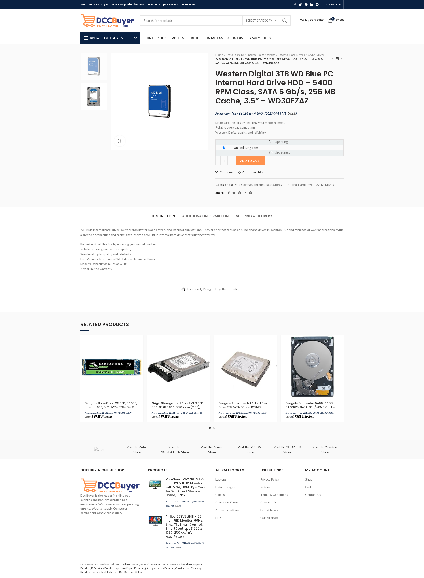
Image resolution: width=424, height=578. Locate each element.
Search (284, 20)
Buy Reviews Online (131, 571)
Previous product (332, 59)
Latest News (269, 510)
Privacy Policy (269, 479)
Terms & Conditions (274, 494)
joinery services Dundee (159, 568)
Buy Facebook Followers (104, 571)
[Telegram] (317, 4)
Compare (226, 172)
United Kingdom (246, 147)
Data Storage (235, 55)
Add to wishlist (253, 172)
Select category (259, 20)
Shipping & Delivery (254, 216)
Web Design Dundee (127, 564)
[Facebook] (295, 4)
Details (292, 113)
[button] (139, 343)
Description (163, 216)
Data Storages (225, 487)
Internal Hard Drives (292, 55)
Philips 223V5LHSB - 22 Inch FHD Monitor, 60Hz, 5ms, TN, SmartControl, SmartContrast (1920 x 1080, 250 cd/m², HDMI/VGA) (184, 527)
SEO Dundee (161, 564)
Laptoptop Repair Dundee (129, 568)
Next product (341, 59)
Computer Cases (227, 502)
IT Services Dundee (102, 568)
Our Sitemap (269, 517)
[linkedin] (311, 4)
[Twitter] (300, 4)
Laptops (221, 479)
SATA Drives (316, 55)
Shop (308, 479)
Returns (266, 487)
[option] (94, 66)
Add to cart (250, 160)
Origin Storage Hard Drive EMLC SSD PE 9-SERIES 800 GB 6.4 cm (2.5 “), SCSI (177, 407)
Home (219, 55)
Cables (220, 494)
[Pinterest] (306, 4)
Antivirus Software (228, 510)
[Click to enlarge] (119, 140)
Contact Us (268, 502)
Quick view (139, 352)
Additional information (205, 216)
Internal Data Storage (261, 55)
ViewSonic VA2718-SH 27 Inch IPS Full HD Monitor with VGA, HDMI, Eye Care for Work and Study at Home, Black (185, 487)
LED (218, 517)
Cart (308, 487)
